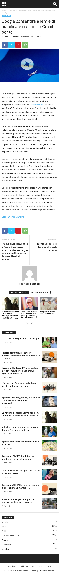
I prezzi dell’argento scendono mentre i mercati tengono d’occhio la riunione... (21, 355)
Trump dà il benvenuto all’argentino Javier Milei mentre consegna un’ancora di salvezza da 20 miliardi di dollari (15, 251)
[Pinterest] (18, 45)
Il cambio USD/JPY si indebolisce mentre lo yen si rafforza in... (18, 457)
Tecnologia (6, 545)
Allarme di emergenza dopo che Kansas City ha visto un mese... (18, 501)
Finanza (5, 540)
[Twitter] (11, 45)
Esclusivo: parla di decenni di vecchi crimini (47, 247)
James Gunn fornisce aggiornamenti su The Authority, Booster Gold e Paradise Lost (29, 314)
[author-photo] (29, 273)
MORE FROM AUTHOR (39, 292)
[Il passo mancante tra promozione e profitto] (49, 445)
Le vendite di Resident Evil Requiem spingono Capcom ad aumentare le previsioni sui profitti (10, 315)
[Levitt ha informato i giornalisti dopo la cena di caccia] (49, 474)
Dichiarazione (36, 104)
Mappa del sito (45, 566)
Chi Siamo (12, 566)
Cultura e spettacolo (10, 536)
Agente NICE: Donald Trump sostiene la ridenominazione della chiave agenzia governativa (21, 371)
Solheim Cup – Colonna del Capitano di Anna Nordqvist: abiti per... (20, 428)
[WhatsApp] (25, 45)
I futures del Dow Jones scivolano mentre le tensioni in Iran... (19, 384)
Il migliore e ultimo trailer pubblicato (47, 312)
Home (4, 10)
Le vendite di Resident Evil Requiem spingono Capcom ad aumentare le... (20, 414)
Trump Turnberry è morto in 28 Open (21, 338)
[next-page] (31, 323)
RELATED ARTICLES (18, 292)
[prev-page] (27, 323)
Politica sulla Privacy (28, 566)
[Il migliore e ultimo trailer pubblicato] (48, 303)
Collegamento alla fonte (13, 217)
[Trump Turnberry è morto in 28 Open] (49, 342)
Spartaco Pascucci (11, 36)
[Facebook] (5, 45)
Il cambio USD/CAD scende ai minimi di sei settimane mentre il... (20, 486)
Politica (5, 531)
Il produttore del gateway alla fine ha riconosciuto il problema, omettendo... (21, 400)
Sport (4, 527)
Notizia (5, 522)
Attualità (12, 10)
